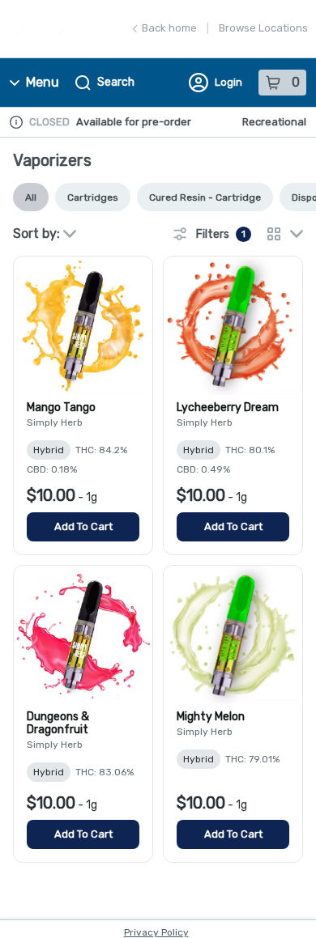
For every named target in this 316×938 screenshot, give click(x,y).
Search (116, 82)
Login (228, 82)
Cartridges (92, 197)
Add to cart (83, 526)
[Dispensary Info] (16, 122)
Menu (42, 82)
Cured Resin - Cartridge (205, 197)
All (30, 197)
